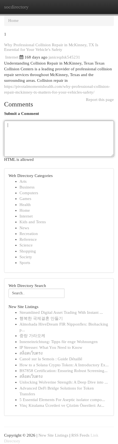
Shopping (27, 251)
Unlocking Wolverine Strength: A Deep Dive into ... (63, 382)
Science (26, 245)
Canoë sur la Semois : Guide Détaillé (50, 359)
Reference (28, 239)
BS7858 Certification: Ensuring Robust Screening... (63, 370)
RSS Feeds (80, 435)
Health (25, 204)
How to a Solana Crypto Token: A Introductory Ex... (64, 365)
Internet (11, 57)
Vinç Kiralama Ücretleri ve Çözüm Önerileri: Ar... (61, 405)
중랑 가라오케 (32, 335)
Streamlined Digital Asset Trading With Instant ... (61, 312)
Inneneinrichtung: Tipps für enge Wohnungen (58, 341)
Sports (24, 262)
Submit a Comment (21, 113)
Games (25, 198)
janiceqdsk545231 (64, 57)
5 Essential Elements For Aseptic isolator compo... (62, 399)
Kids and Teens (32, 222)
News (24, 228)
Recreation (28, 233)
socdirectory (16, 7)
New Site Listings (53, 435)
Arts (23, 181)
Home (13, 20)
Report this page (100, 99)
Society (25, 257)
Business (27, 187)
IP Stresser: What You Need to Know (50, 347)
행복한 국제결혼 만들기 (41, 318)
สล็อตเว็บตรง (31, 353)
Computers (28, 193)
